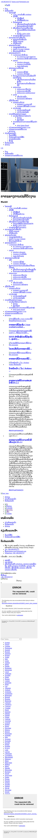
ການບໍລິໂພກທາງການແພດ (17, 114)
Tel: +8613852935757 (12, 549)
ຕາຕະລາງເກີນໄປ (18, 102)
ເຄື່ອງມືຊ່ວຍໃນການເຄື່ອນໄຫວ (23, 28)
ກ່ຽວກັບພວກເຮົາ (10, 133)
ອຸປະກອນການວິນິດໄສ (16, 68)
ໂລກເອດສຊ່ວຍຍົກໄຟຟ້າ (25, 26)
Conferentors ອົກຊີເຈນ (20, 55)
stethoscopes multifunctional (26, 93)
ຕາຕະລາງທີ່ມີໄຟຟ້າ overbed (26, 106)
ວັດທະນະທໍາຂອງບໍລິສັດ (16, 137)
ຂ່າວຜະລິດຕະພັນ (15, 139)
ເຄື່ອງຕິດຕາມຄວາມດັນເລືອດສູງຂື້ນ (24, 269)
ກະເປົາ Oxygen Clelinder (21, 49)
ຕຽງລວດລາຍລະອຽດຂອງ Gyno (19, 127)
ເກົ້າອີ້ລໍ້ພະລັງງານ (22, 20)
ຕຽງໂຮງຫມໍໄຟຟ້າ (23, 112)
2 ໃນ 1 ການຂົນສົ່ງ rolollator (22, 14)
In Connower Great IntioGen (26, 56)
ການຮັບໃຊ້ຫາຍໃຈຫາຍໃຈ (22, 116)
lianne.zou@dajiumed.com (20, 2)
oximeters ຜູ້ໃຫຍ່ (22, 72)
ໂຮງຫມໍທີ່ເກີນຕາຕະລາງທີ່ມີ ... (20, 349)
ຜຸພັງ (14, 70)
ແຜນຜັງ (7, 560)
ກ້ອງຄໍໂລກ (20, 120)
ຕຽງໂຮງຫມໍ (17, 108)
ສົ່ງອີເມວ (3, 575)
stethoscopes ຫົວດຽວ (24, 89)
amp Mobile (9, 562)
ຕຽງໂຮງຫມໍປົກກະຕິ (23, 110)
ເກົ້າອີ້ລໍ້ (15, 16)
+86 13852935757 (7, 577)
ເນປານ (15, 60)
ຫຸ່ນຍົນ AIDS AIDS (23, 34)
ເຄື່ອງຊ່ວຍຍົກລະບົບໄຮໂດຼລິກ (26, 24)
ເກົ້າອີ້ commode (18, 41)
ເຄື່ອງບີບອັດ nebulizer (18, 568)
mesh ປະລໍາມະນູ (22, 66)
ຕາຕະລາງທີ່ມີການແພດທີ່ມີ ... (20, 359)
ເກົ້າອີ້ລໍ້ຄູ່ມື (20, 18)
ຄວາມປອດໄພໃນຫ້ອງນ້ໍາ (17, 37)
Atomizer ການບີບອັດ (24, 64)
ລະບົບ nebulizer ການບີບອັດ (17, 566)
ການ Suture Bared (23, 125)
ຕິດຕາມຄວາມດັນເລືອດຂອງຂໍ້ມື (23, 271)
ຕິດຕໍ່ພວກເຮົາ (9, 143)
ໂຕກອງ (19, 118)
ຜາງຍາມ (12, 131)
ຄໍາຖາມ (7, 144)
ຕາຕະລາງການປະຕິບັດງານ (18, 129)
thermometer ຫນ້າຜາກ (24, 98)
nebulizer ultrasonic (23, 62)
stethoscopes (17, 87)
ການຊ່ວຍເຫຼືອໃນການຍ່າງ (21, 35)
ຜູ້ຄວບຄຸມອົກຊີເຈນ (19, 51)
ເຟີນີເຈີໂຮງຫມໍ (13, 100)
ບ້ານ (6, 9)
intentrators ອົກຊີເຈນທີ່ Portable (27, 58)
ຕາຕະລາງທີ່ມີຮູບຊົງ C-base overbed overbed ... (19, 326)
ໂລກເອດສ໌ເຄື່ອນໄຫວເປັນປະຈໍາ (23, 223)
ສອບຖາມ (12, 430)
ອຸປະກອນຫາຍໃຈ (14, 53)
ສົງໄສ (11, 141)
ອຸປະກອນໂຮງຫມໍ (14, 45)
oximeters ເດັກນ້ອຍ (23, 74)
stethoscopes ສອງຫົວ (24, 91)
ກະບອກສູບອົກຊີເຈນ (19, 47)
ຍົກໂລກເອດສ (17, 22)
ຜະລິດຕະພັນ (9, 11)
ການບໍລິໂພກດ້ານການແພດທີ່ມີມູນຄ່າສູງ (22, 307)
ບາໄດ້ (15, 95)
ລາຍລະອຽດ (19, 430)
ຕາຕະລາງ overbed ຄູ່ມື (24, 104)
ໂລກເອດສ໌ (12, 12)
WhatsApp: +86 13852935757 (14, 553)
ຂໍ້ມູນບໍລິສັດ (13, 135)
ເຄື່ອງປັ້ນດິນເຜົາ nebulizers (13, 564)
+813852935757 (6, 2)
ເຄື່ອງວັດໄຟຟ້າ (22, 96)
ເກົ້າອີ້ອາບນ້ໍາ (17, 43)
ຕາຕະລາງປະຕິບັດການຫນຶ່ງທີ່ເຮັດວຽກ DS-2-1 (20, 441)
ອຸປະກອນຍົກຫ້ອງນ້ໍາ (20, 39)
